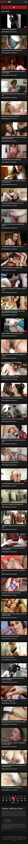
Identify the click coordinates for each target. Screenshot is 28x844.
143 (13, 802)
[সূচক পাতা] (6, 2)
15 (3, 800)
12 (17, 798)
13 (20, 798)
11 (13, 798)
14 (24, 798)
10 (10, 798)
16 (6, 800)
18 (14, 800)
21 (25, 800)
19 (17, 800)
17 (10, 800)
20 (21, 800)
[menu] (25, 2)
